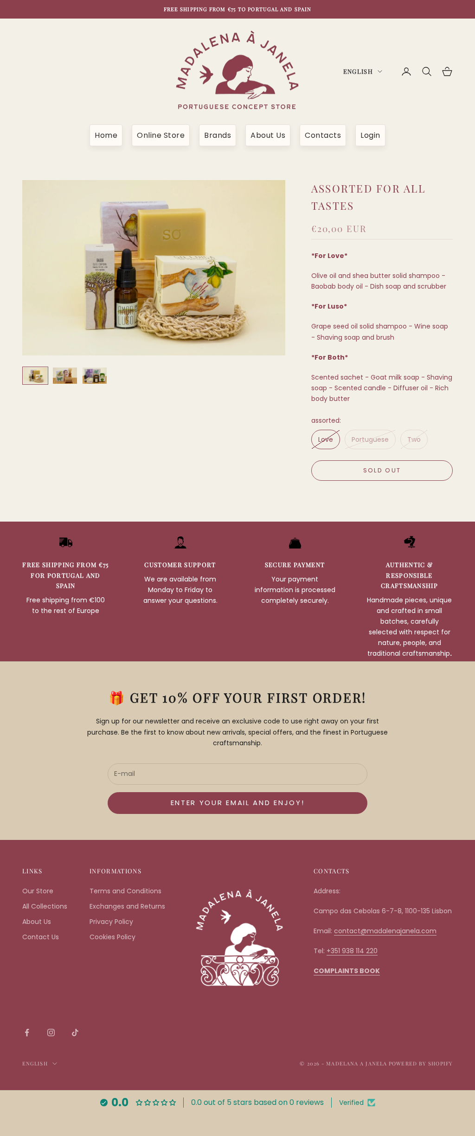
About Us (267, 135)
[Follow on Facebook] (27, 1032)
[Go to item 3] (95, 376)
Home (106, 135)
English (358, 71)
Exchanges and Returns (127, 906)
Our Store (37, 891)
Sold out (382, 470)
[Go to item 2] (65, 376)
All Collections (44, 906)
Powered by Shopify (421, 1063)
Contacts (323, 135)
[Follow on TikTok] (75, 1032)
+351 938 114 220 (352, 950)
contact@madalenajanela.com (385, 931)
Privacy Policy (111, 921)
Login (370, 135)
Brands (217, 135)
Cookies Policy (112, 937)
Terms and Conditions (125, 891)
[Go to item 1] (35, 376)
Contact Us (40, 937)
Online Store (161, 135)
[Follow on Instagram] (51, 1032)
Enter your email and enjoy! (238, 802)
